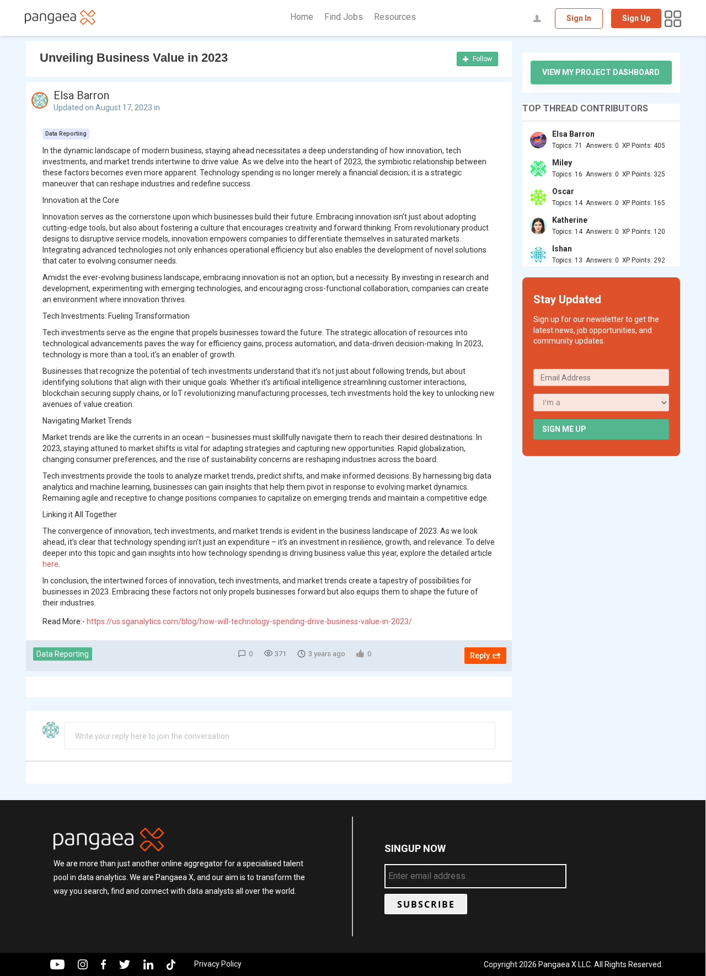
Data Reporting (62, 654)
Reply (480, 655)
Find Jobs (343, 17)
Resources (395, 17)
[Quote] (491, 131)
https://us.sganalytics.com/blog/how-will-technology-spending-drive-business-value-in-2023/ (249, 621)
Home (301, 17)
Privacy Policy (218, 963)
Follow (481, 59)
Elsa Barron (81, 95)
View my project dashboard (601, 72)
